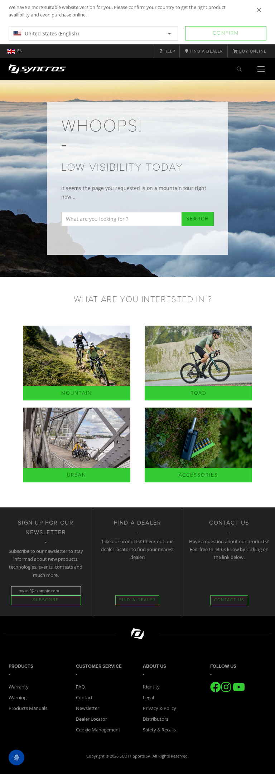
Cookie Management (98, 729)
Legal (148, 697)
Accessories (198, 475)
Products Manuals (28, 708)
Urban (76, 475)
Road (198, 393)
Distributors (155, 719)
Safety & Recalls (159, 729)
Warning (17, 697)
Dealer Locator (91, 719)
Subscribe (46, 600)
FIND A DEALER (137, 600)
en (20, 51)
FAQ (80, 686)
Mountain (76, 393)
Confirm (226, 33)
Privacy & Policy (159, 708)
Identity (151, 686)
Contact (84, 697)
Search (197, 219)
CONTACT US (229, 600)
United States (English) (51, 33)
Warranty (19, 686)
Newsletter (87, 708)
